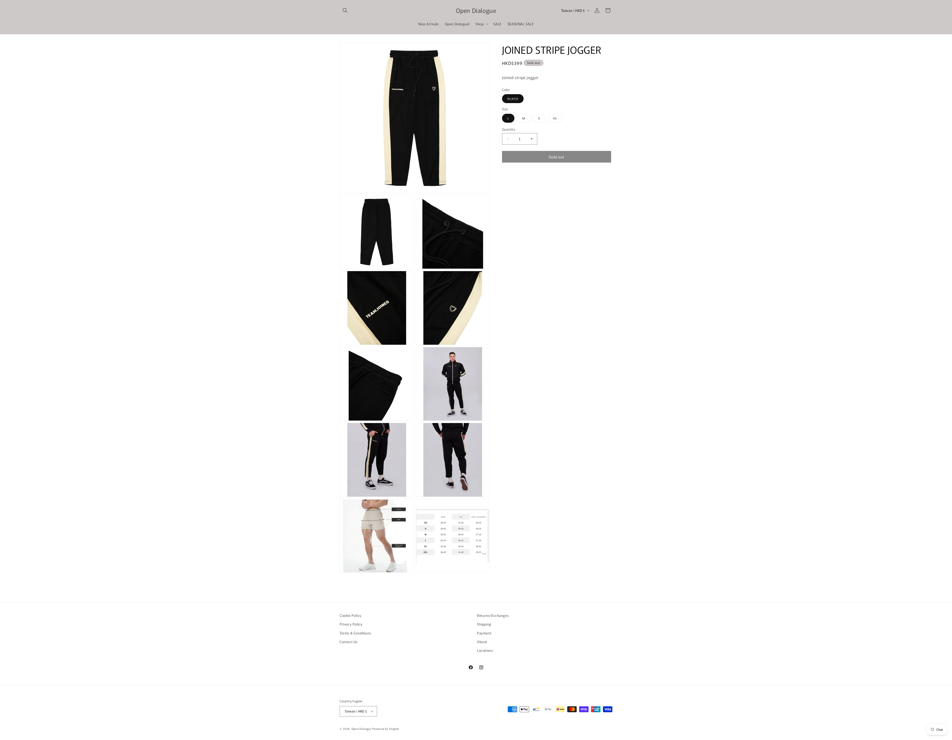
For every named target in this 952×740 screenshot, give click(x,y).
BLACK (515, 99)
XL (557, 118)
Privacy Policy (351, 624)
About (482, 641)
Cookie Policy (350, 615)
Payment (484, 632)
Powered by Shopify (385, 729)
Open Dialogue (362, 729)
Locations (485, 650)
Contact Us (348, 641)
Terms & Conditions (355, 632)
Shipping (484, 624)
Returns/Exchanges (493, 615)
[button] (345, 10)
